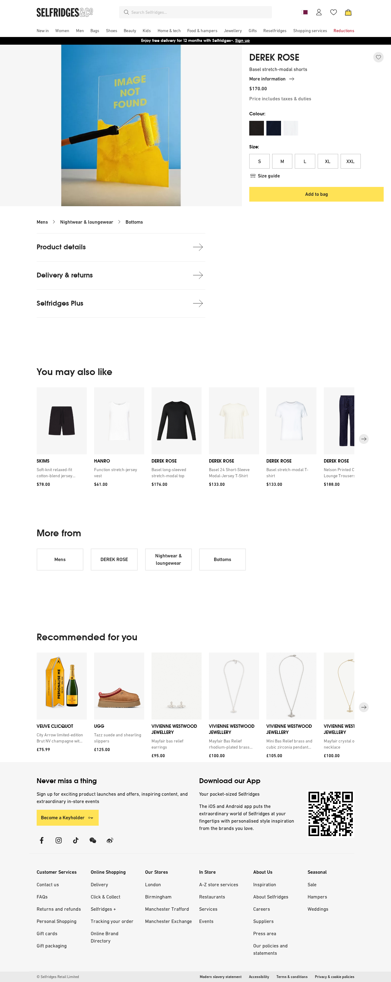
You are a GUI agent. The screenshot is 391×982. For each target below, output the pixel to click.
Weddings (318, 909)
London (153, 884)
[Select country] (304, 12)
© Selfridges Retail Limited (58, 977)
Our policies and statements (270, 949)
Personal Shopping (56, 921)
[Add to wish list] (378, 57)
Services (208, 909)
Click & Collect (105, 896)
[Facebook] (41, 844)
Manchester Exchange (168, 921)
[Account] (319, 12)
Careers (261, 909)
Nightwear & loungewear (86, 222)
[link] (60, 473)
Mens (42, 222)
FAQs (42, 896)
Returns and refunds (59, 909)
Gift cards (47, 933)
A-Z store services (218, 884)
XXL (350, 161)
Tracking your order (112, 921)
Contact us (48, 884)
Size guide (269, 176)
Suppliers (263, 921)
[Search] (126, 12)
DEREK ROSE (274, 57)
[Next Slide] (364, 439)
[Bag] (348, 12)
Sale (312, 884)
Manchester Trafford (167, 909)
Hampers (317, 896)
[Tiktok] (76, 844)
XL (328, 161)
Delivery (99, 884)
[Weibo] (110, 844)
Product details (61, 247)
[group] (195, 439)
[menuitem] (43, 30)
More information (267, 79)
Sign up (242, 40)
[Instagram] (59, 844)
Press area (264, 933)
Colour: (257, 114)
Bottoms (134, 222)
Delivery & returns (65, 275)
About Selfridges (270, 896)
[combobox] (200, 12)
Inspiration (264, 884)
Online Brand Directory (105, 937)
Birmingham (158, 896)
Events (206, 921)
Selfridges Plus (60, 303)
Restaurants (212, 896)
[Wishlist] (333, 12)
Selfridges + (103, 909)
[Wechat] (93, 844)
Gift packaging (52, 945)
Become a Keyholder (63, 817)
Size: (254, 147)
